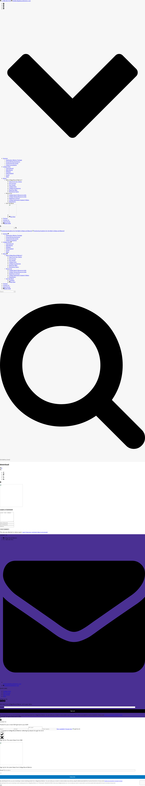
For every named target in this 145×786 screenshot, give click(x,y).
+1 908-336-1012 (6, 1)
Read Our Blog (13, 190)
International (9, 168)
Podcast (5, 218)
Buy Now (12, 217)
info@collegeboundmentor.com (22, 1)
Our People (12, 185)
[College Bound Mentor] (32, 231)
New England (9, 173)
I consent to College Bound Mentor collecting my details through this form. (23, 731)
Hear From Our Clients (15, 182)
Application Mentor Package (14, 160)
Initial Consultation (11, 165)
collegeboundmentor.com (11, 685)
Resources (9, 269)
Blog (4, 696)
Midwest (8, 172)
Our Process (12, 183)
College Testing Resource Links (17, 197)
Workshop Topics (14, 192)
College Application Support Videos (19, 200)
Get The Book (10, 279)
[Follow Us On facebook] (1, 701)
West (7, 177)
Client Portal (6, 222)
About (4, 178)
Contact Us (6, 220)
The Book (11, 280)
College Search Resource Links (17, 195)
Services (5, 158)
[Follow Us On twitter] (4, 701)
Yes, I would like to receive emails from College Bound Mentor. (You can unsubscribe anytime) (28, 773)
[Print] (0, 482)
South (7, 175)
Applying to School (14, 198)
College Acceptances (15, 188)
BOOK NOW (7, 223)
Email (2, 707)
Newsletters (12, 202)
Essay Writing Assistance (13, 162)
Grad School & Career (12, 163)
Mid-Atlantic (9, 170)
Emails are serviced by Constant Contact (113, 715)
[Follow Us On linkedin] (3, 701)
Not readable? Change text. (64, 729)
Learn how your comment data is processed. (35, 532)
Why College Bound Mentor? (14, 255)
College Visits (6, 167)
